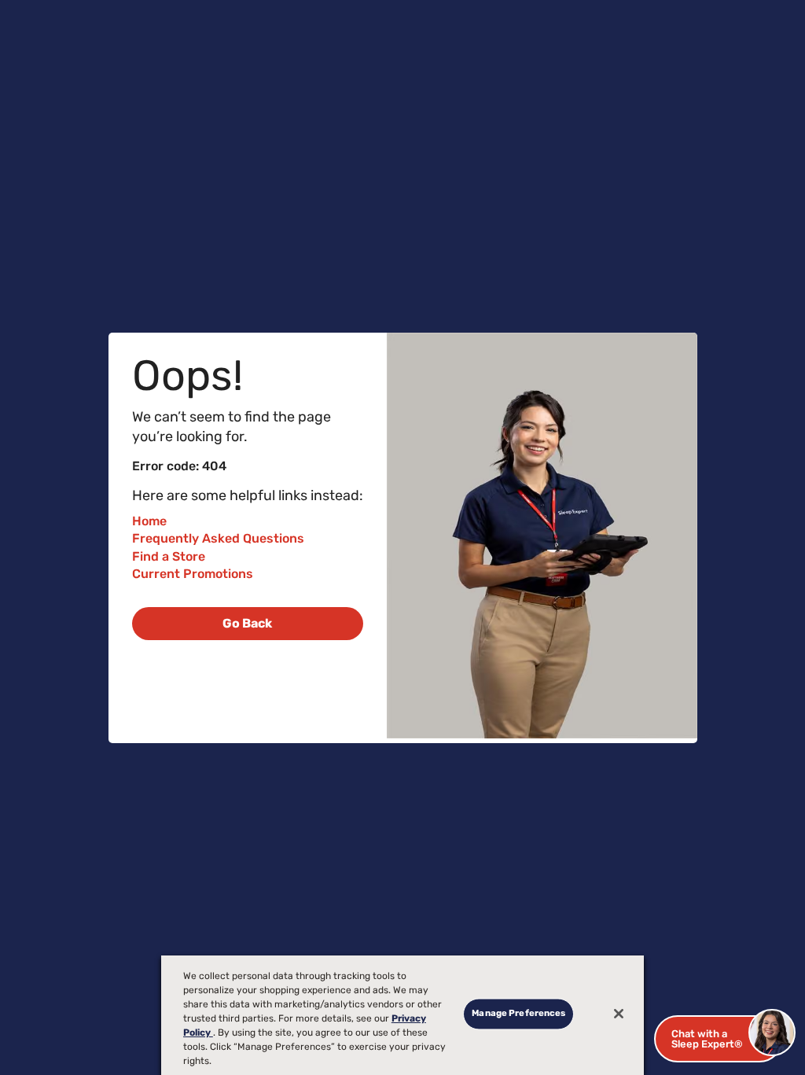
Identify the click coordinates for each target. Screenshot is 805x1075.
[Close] (618, 1013)
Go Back (247, 623)
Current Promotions (192, 573)
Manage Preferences (518, 1013)
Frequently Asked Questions (218, 538)
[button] (718, 1038)
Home (149, 521)
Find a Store (168, 556)
